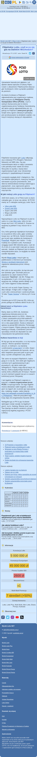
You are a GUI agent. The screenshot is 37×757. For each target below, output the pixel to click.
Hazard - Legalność (7, 706)
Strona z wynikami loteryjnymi (13, 262)
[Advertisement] (18, 26)
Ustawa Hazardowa (7, 699)
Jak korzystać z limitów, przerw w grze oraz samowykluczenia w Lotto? (18, 534)
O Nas (4, 723)
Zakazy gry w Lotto (11, 472)
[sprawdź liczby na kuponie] (23, 3)
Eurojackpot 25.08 (10, 11)
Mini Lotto (17, 221)
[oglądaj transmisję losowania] (26, 3)
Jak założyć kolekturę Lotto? (13, 525)
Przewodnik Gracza (8, 693)
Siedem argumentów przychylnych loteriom (20, 479)
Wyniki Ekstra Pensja (8, 669)
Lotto (23, 158)
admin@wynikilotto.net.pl (10, 630)
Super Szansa (13, 294)
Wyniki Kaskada (7, 666)
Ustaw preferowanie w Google (20, 57)
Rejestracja (6, 431)
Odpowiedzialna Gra (8, 686)
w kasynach (17, 348)
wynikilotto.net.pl (18, 633)
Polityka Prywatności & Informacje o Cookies (15, 726)
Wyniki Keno (5, 649)
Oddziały (4, 696)
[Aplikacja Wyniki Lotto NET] (19, 3)
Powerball (5, 240)
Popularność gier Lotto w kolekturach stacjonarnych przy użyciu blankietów (16, 516)
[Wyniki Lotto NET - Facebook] (3, 617)
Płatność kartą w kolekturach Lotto (17, 447)
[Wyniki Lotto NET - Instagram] (12, 617)
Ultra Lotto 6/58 (10, 206)
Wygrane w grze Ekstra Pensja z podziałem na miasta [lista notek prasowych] (16, 451)
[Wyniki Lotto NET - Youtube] (17, 617)
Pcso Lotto (11, 258)
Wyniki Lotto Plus (7, 646)
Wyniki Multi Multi (7, 659)
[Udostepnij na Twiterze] (29, 53)
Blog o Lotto (16, 41)
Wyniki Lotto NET (6, 41)
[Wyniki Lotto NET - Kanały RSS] (22, 617)
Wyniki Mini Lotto (7, 662)
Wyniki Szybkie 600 (8, 652)
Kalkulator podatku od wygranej (11, 689)
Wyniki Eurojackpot (7, 656)
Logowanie (15, 431)
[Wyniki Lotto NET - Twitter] (8, 617)
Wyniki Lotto (5, 642)
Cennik (4, 683)
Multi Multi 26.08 (22, 11)
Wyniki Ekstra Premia (8, 672)
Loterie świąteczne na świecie (16, 470)
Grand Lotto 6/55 (11, 208)
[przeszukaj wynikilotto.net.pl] (30, 3)
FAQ (3, 716)
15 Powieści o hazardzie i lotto (16, 445)
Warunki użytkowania (8, 729)
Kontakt (4, 719)
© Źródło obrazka (29, 78)
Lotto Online (5, 702)
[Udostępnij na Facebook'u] (33, 53)
